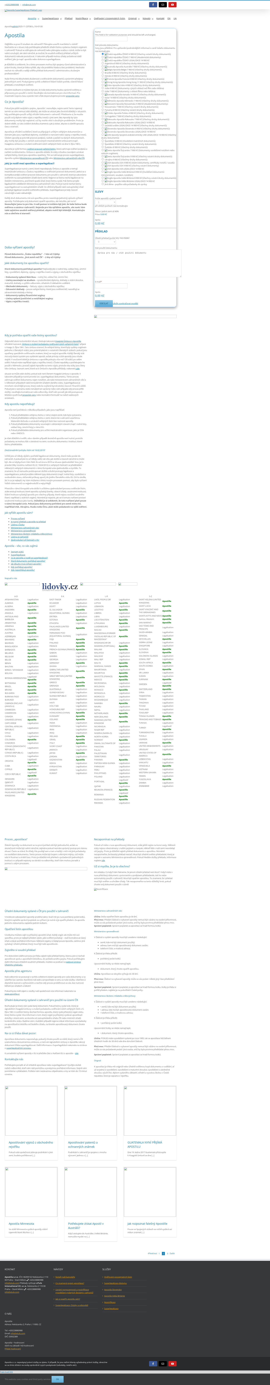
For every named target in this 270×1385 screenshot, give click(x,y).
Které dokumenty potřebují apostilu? (28, 560)
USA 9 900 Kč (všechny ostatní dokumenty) (139, 165)
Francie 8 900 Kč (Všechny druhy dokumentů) (143, 79)
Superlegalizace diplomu (115, 1283)
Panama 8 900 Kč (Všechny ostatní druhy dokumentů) (130, 110)
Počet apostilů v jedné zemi (108, 198)
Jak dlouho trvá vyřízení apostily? (26, 563)
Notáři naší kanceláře (65, 1277)
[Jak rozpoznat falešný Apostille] (150, 1192)
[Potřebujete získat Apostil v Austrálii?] (91, 1192)
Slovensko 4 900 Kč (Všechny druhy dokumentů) (147, 128)
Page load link (6, 1371)
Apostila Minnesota (21, 1223)
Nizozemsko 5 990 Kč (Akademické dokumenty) (146, 103)
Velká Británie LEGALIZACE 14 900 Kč (138, 181)
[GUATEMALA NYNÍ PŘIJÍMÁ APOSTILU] (150, 1111)
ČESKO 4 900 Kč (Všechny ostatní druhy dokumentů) (146, 54)
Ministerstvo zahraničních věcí (25, 527)
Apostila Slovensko (113, 1289)
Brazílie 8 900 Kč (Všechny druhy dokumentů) (125, 72)
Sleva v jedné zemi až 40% (107, 211)
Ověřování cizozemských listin (118, 1277)
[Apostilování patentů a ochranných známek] (91, 1111)
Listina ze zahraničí (19, 536)
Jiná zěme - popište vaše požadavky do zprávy (126, 184)
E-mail (98, 281)
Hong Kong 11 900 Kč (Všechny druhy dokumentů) (149, 82)
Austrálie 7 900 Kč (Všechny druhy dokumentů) (145, 66)
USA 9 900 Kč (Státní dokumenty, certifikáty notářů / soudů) (147, 162)
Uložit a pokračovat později (125, 303)
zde (77, 368)
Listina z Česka (17, 524)
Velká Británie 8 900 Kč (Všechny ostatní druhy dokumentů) (148, 178)
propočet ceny (72, 95)
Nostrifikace (109, 1302)
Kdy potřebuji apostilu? (21, 567)
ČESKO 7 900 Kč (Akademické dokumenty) (141, 57)
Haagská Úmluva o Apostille (68, 341)
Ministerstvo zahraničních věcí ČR (69, 158)
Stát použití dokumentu (106, 248)
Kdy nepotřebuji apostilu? (23, 570)
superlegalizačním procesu (18, 1048)
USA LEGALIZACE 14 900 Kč (131, 168)
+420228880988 (12, 4)
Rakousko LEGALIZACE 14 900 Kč (139, 122)
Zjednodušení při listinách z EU (25, 540)
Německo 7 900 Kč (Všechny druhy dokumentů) (146, 100)
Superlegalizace (18, 554)
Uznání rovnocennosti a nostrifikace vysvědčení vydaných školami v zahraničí (74, 1291)
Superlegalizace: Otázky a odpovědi (71, 1305)
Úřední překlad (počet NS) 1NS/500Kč (112, 238)
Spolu (97, 219)
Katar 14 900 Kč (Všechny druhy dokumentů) (125, 97)
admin (15, 26)
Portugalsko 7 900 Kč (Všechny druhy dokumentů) (128, 116)
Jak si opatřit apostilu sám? (67, 1299)
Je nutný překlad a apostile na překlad (28, 521)
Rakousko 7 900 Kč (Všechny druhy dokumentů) (146, 119)
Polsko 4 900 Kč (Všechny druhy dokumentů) (142, 113)
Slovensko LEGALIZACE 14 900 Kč (140, 131)
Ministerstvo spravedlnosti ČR (34, 158)
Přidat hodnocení (13, 1348)
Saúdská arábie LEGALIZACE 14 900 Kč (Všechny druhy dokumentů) (136, 125)
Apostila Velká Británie (114, 1295)
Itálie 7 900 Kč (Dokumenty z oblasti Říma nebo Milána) (130, 91)
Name (98, 31)
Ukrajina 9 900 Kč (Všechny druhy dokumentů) (126, 159)
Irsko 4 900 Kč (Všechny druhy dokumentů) (140, 85)
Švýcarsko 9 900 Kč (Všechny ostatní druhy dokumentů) (146, 156)
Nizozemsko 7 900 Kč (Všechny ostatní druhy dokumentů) (131, 106)
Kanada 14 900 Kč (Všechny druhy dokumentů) (144, 94)
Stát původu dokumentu (106, 45)
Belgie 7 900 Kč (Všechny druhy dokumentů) (141, 69)
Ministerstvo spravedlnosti (23, 530)
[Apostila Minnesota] (31, 1192)
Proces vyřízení (18, 518)
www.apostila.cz (12, 994)
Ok (57, 1379)
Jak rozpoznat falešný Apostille (147, 1223)
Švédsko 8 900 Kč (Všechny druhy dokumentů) (126, 147)
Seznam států (17, 551)
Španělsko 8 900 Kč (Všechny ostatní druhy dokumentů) (130, 144)
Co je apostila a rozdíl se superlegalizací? (29, 557)
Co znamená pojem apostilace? (69, 1283)
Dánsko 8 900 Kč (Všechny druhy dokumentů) (126, 75)
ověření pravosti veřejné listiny (41, 148)
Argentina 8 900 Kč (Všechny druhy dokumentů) (127, 63)
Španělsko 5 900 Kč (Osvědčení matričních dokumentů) (130, 141)
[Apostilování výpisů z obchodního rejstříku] (31, 1111)
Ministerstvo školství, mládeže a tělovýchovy (31, 533)
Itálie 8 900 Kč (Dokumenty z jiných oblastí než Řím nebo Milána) (134, 88)
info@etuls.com (29, 4)
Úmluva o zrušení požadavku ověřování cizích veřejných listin (50, 344)
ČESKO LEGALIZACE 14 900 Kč (135, 60)
